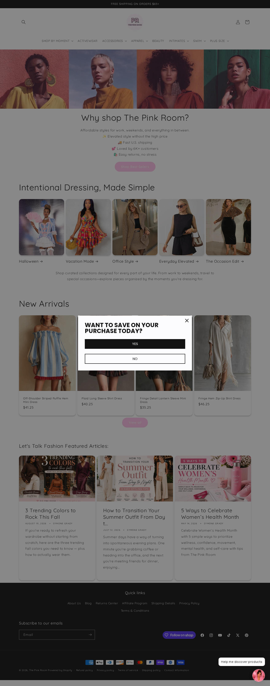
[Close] (187, 321)
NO (135, 358)
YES (135, 343)
